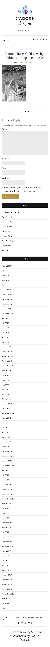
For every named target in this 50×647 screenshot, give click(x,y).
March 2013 (6, 570)
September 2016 (8, 466)
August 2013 (6, 551)
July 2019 (5, 323)
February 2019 (7, 347)
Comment (7, 129)
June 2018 (5, 380)
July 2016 (5, 475)
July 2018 (5, 375)
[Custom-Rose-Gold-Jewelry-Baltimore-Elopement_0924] (14, 82)
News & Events (7, 246)
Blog (17, 617)
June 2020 (5, 276)
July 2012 (5, 603)
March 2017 (6, 437)
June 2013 (5, 556)
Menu (7, 40)
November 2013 (8, 542)
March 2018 (6, 394)
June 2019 (5, 328)
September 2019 (8, 314)
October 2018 (7, 361)
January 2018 (7, 404)
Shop (11, 617)
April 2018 (5, 390)
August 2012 (6, 599)
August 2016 (6, 470)
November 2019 (8, 304)
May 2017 (5, 428)
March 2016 (6, 480)
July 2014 (5, 532)
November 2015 (8, 494)
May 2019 (5, 333)
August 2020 (6, 266)
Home (5, 617)
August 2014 (6, 527)
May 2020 (5, 280)
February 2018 (7, 399)
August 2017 (6, 418)
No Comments (30, 62)
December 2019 (7, 299)
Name (5, 158)
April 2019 (5, 337)
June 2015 (5, 513)
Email (5, 168)
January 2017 (7, 447)
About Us (39, 617)
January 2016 (7, 489)
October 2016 (7, 461)
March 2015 (6, 518)
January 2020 (7, 295)
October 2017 (7, 409)
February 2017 (7, 442)
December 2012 (7, 580)
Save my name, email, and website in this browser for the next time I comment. (21, 189)
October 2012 (7, 589)
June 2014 (5, 537)
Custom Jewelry (7, 217)
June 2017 (5, 423)
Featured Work (7, 227)
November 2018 (8, 356)
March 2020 (6, 290)
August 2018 (6, 371)
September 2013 (8, 546)
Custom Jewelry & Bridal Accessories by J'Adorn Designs (25, 636)
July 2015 (5, 508)
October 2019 (7, 309)
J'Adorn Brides (7, 231)
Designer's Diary (7, 222)
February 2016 (7, 485)
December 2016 (7, 451)
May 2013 (5, 561)
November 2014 (8, 523)
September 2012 (8, 594)
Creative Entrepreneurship (11, 212)
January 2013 (7, 575)
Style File (5, 250)
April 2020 (5, 285)
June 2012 (5, 608)
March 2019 (6, 342)
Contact (6, 620)
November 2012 (8, 584)
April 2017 (5, 432)
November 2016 (8, 456)
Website (6, 178)
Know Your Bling (7, 241)
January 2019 (7, 352)
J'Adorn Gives (7, 236)
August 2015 (6, 504)
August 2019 (6, 318)
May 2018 (5, 385)
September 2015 (8, 499)
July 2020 (5, 271)
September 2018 (8, 366)
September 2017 (8, 413)
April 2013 (5, 565)
